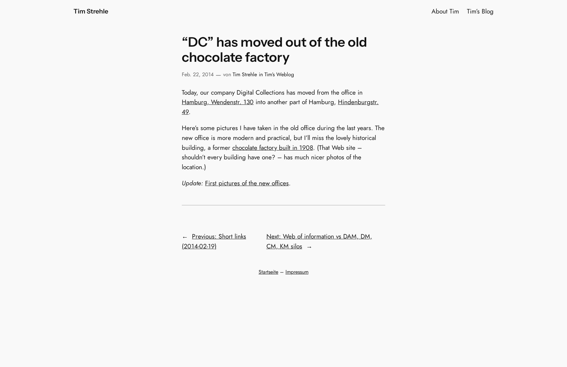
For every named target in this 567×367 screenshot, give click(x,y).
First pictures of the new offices (247, 183)
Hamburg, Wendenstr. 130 (218, 101)
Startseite (268, 272)
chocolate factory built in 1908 (272, 147)
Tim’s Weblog (279, 74)
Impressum (296, 272)
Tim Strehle (91, 11)
